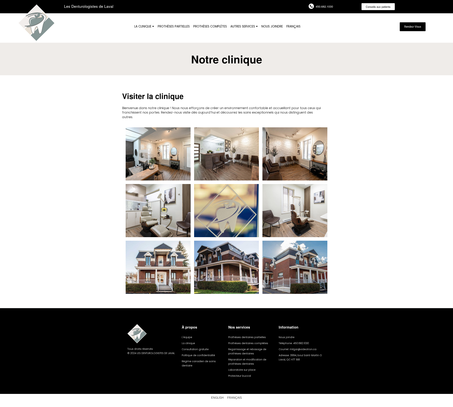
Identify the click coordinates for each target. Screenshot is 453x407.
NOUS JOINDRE (272, 26)
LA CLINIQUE (143, 26)
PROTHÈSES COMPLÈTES (210, 26)
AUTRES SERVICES (243, 26)
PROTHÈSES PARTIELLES (174, 26)
